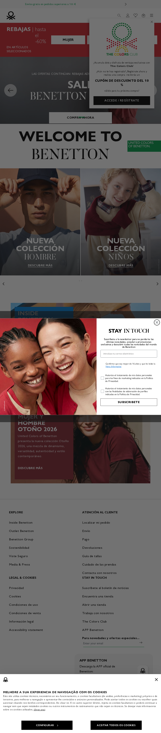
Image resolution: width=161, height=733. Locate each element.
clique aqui (39, 709)
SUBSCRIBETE (129, 402)
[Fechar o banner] (156, 679)
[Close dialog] (157, 322)
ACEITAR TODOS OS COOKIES (116, 725)
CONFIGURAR (45, 725)
